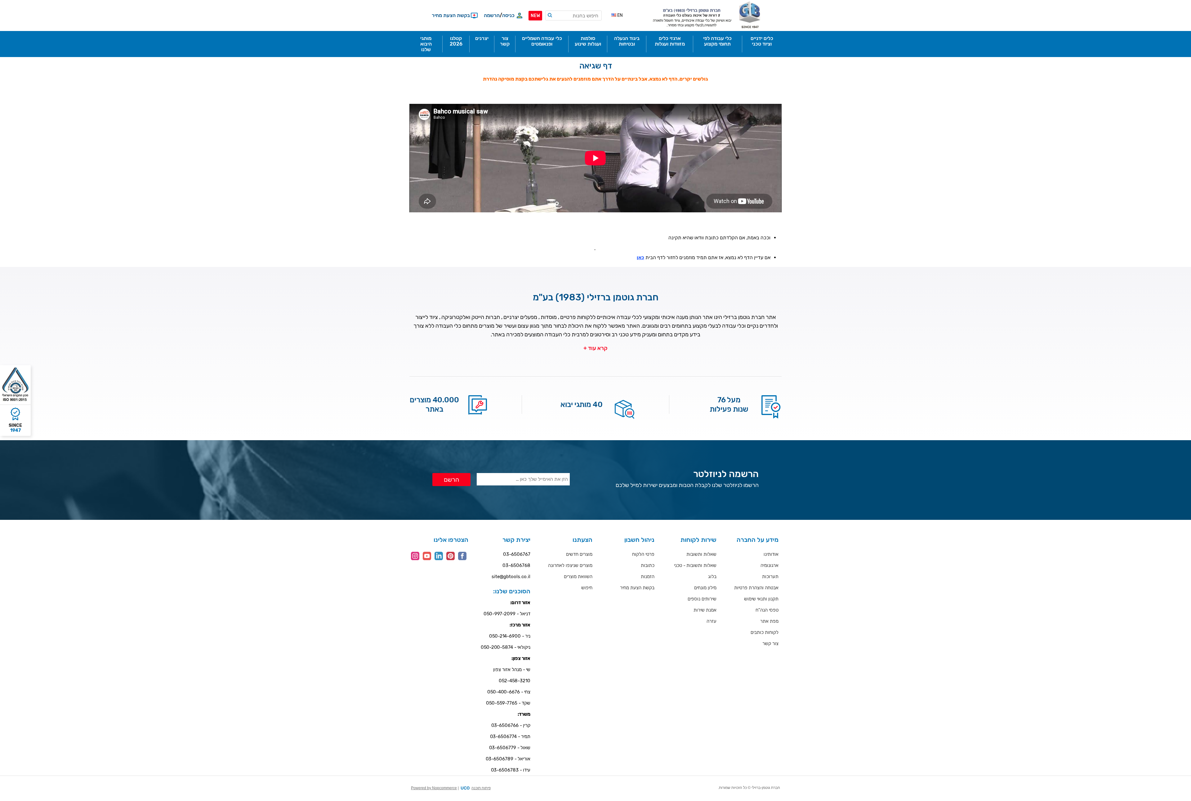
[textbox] (573, 15)
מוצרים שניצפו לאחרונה (570, 565)
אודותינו (771, 554)
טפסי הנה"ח (767, 610)
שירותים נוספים (702, 599)
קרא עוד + (595, 348)
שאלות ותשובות (701, 554)
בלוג (712, 576)
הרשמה (492, 15)
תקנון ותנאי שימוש (761, 599)
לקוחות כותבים (764, 632)
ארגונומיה (769, 565)
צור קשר (770, 643)
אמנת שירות (705, 610)
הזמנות (647, 576)
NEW (535, 15)
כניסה (508, 15)
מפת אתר (769, 621)
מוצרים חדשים (579, 554)
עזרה (711, 621)
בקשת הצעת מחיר (637, 588)
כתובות (647, 565)
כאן (640, 257)
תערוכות (770, 576)
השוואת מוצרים (578, 576)
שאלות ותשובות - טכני (695, 565)
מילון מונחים (705, 588)
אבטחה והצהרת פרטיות (756, 588)
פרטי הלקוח (643, 554)
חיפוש (586, 588)
